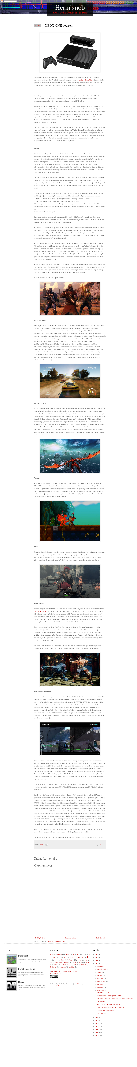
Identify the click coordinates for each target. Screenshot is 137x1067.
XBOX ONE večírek (103, 993)
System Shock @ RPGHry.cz (105, 1010)
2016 (97, 960)
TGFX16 (73, 962)
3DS (51, 954)
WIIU (88, 962)
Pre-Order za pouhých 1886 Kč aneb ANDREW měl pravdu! (115, 998)
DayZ (21, 981)
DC (78, 954)
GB (89, 954)
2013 (97, 1020)
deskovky (53, 967)
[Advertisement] (70, 922)
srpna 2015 (100, 978)
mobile (71, 967)
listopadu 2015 (101, 969)
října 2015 (100, 972)
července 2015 (101, 981)
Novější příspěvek (40, 938)
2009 (97, 1032)
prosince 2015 (101, 966)
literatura (63, 967)
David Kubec (78, 984)
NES (83, 957)
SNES (66, 962)
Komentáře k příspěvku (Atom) (56, 941)
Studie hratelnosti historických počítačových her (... (111, 1007)
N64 (77, 957)
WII (80, 962)
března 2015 (101, 987)
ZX (75, 965)
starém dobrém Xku (85, 80)
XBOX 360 (65, 965)
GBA (53, 957)
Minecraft (23, 955)
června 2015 (101, 984)
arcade (83, 964)
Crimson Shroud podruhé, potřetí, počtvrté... (110, 996)
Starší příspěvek (100, 938)
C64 (73, 954)
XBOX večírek (101, 1001)
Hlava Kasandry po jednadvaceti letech (108, 1004)
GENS (65, 957)
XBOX (41, 844)
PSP (86, 960)
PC (88, 956)
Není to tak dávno (40, 611)
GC (60, 957)
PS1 (57, 960)
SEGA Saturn (58, 962)
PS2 (62, 960)
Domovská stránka (70, 938)
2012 (97, 1023)
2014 (97, 1017)
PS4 (80, 960)
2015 (97, 963)
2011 (97, 1026)
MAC (71, 957)
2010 (97, 1029)
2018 (97, 954)
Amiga (59, 954)
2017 (97, 957)
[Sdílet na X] (46, 845)
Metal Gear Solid (26, 968)
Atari (67, 954)
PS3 (70, 959)
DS (83, 954)
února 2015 (100, 990)
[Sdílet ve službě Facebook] (47, 845)
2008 (97, 1035)
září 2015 (100, 975)
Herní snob (70, 7)
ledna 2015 (100, 1014)
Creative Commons (59, 986)
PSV (51, 962)
